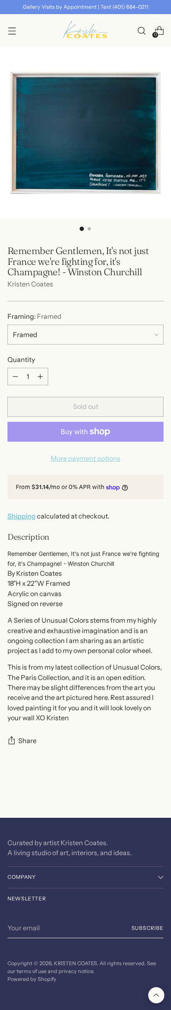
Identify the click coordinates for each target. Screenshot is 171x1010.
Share (27, 740)
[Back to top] (156, 995)
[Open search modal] (141, 30)
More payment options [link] (85, 458)
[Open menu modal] (11, 30)
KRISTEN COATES (75, 963)
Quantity (21, 359)
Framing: (34, 316)
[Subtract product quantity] (15, 376)
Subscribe (148, 928)
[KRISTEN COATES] (85, 30)
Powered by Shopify (31, 979)
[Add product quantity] (40, 376)
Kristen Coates (30, 284)
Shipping (21, 516)
